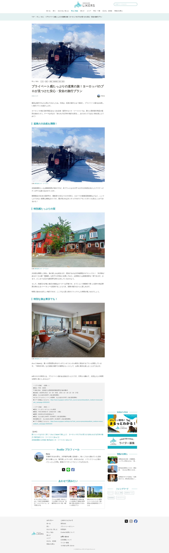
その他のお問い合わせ (67, 545)
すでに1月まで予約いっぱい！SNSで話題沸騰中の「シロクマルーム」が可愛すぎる (41, 502)
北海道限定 (111, 497)
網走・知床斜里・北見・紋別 (57, 81)
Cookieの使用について (68, 532)
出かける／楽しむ (63, 11)
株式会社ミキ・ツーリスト (42, 183)
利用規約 (63, 529)
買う (54, 11)
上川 (42, 81)
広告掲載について (66, 539)
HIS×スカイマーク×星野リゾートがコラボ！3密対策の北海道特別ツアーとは (94, 502)
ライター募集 (65, 542)
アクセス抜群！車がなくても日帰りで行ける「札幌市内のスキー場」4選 (59, 501)
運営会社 (63, 523)
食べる (48, 11)
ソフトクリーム (121, 497)
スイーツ (110, 493)
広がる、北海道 (107, 11)
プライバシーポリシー (67, 526)
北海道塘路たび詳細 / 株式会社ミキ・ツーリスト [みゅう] (52, 440)
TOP (33, 17)
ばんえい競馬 (118, 493)
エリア (89, 11)
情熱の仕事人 (118, 11)
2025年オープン (129, 493)
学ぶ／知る (74, 11)
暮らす (82, 11)
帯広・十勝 (96, 11)
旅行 (46, 81)
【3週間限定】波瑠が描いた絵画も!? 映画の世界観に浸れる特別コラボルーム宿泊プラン (77, 502)
